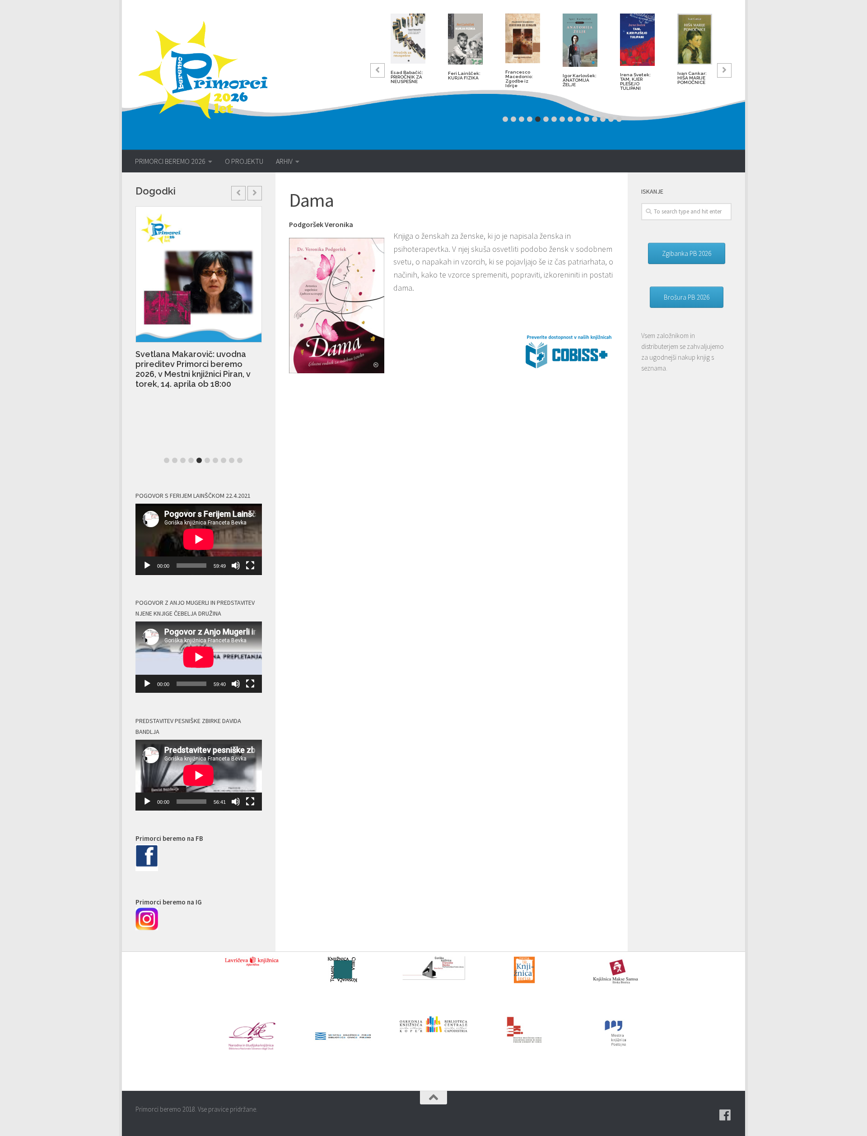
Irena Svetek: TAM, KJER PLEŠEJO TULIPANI (635, 81)
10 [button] (578, 119)
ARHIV (284, 161)
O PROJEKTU (244, 161)
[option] (408, 52)
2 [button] (513, 119)
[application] (198, 539)
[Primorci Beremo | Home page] (208, 70)
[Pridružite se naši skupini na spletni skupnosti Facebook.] (725, 1115)
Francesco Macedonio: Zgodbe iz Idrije (519, 79)
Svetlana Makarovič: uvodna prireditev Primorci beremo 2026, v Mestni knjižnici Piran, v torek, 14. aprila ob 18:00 (193, 369)
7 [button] (554, 119)
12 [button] (594, 119)
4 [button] (529, 119)
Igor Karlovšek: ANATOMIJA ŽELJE (580, 80)
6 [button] (546, 119)
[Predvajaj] (147, 565)
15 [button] (619, 119)
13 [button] (603, 119)
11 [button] (586, 119)
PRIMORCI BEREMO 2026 (170, 161)
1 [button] (505, 119)
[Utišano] (235, 565)
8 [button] (562, 119)
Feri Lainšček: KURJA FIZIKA (464, 75)
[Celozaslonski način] (250, 565)
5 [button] (538, 119)
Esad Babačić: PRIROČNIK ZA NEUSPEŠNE (407, 77)
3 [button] (521, 119)
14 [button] (611, 119)
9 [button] (570, 119)
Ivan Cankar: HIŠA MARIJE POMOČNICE (692, 78)
